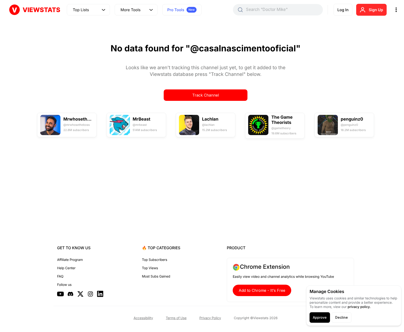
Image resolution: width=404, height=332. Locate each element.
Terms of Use (176, 318)
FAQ (60, 276)
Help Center (66, 268)
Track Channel (205, 95)
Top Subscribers (154, 260)
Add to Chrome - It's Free (262, 290)
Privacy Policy (210, 318)
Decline (341, 317)
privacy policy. (359, 307)
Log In (343, 9)
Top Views (150, 268)
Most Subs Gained (156, 276)
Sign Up (376, 9)
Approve (320, 317)
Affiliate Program (70, 260)
